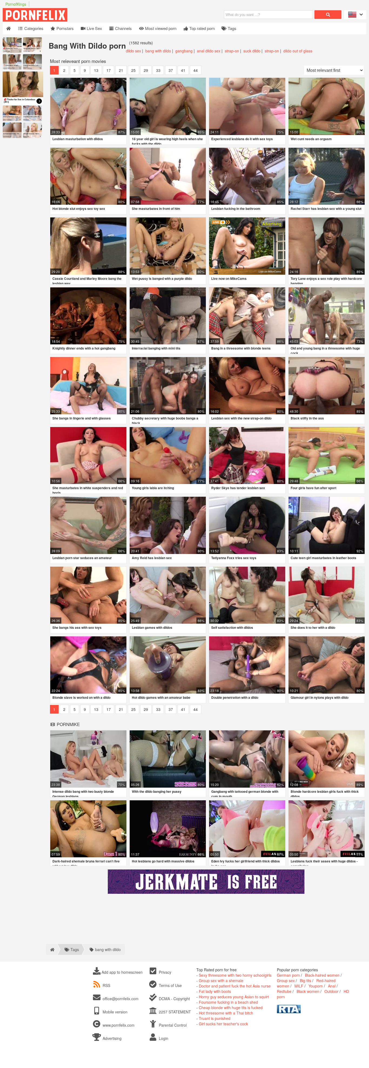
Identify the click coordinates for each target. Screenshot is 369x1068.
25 (133, 70)
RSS (106, 985)
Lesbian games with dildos (152, 627)
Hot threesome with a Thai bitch (226, 1013)
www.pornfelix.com (119, 1025)
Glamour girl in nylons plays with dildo (319, 697)
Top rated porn (201, 28)
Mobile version (115, 1012)
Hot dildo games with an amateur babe (161, 697)
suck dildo (251, 50)
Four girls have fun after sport (313, 487)
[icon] (8, 28)
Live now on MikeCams (229, 278)
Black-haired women (322, 975)
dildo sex (133, 50)
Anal (332, 986)
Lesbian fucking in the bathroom (235, 208)
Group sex (286, 980)
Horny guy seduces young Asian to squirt (234, 996)
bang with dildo (158, 50)
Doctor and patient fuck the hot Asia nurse (235, 986)
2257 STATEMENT (174, 1012)
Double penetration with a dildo (234, 697)
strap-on (232, 50)
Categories (33, 28)
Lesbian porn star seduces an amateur (82, 557)
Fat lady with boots (215, 991)
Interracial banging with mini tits (156, 348)
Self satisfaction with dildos (232, 627)
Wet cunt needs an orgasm (311, 138)
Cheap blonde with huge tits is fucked (231, 1007)
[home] (51, 949)
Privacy (164, 972)
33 (158, 70)
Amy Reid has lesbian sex (152, 557)
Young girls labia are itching (153, 487)
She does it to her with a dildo (313, 627)
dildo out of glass (297, 50)
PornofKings (15, 4)
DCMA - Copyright (174, 998)
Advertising (112, 1038)
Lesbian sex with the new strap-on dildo (241, 418)
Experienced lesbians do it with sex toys (242, 138)
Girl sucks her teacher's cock (223, 1023)
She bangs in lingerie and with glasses (81, 418)
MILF (298, 986)
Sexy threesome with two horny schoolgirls (235, 975)
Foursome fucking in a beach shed (228, 1002)
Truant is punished (214, 1018)
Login (163, 1038)
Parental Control (172, 1025)
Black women (308, 991)
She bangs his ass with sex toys (77, 627)
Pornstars (64, 28)
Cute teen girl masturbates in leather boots (323, 557)
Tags (231, 28)
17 (108, 70)
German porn (288, 975)
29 (146, 70)
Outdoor (331, 991)
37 (171, 70)
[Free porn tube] (62, 20)
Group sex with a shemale (221, 980)
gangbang (184, 50)
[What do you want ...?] (327, 14)
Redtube (284, 991)
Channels (123, 28)
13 (96, 70)
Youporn (315, 986)
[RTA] (289, 1011)
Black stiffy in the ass (307, 418)
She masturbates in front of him (156, 208)
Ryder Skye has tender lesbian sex (238, 487)
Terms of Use (170, 985)
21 (121, 70)
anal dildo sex (208, 50)
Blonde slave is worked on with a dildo (81, 697)
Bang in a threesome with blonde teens (241, 348)
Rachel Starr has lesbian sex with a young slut (326, 208)
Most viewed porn (160, 28)
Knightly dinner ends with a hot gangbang (83, 348)
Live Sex (94, 28)
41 (183, 70)
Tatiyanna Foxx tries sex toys (233, 557)
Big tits (305, 980)
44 (195, 70)
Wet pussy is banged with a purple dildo (162, 278)
